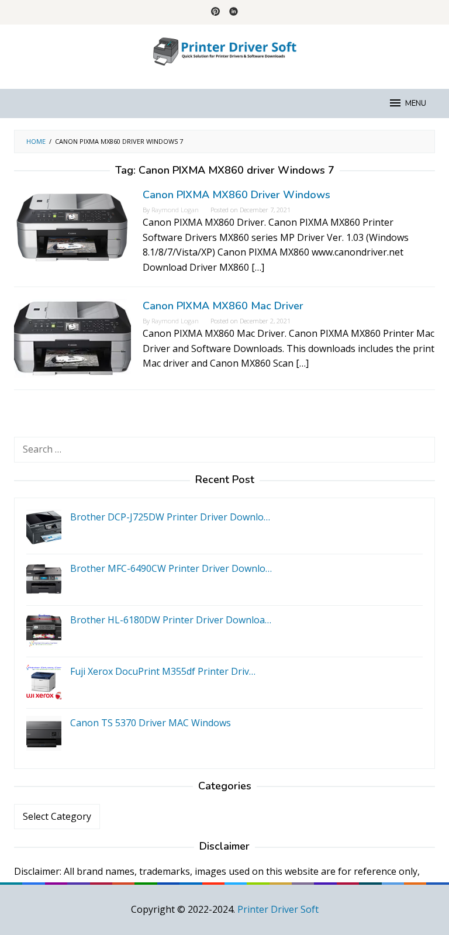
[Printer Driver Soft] (224, 49)
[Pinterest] (215, 12)
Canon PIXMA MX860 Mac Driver (223, 306)
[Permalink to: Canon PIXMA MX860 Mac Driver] (72, 337)
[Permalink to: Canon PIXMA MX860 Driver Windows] (72, 226)
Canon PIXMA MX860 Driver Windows (236, 195)
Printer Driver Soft (278, 909)
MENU (415, 103)
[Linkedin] (233, 12)
